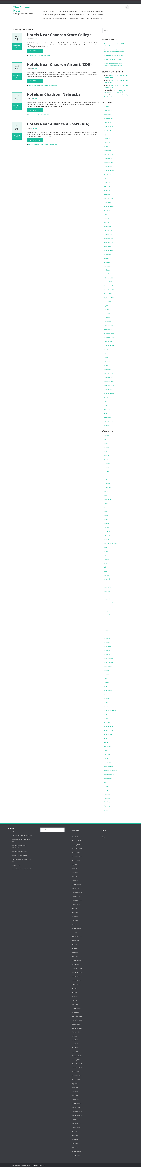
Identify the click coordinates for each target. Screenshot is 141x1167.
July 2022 (106, 214)
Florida (106, 515)
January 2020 (108, 330)
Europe (106, 503)
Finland (106, 511)
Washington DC (108, 798)
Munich (106, 635)
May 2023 (107, 186)
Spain (105, 738)
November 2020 (109, 290)
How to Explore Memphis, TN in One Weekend (114, 91)
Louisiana (107, 591)
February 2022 (108, 230)
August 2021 (107, 254)
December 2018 (109, 381)
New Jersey (107, 643)
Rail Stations (108, 706)
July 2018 (106, 401)
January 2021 (108, 282)
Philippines (107, 698)
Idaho (105, 547)
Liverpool (107, 579)
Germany (107, 531)
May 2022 (107, 222)
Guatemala (107, 535)
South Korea (108, 734)
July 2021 (106, 258)
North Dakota (108, 666)
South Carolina (108, 730)
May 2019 (107, 361)
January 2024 (108, 158)
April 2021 (107, 270)
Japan (105, 571)
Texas (106, 758)
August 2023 (107, 174)
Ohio (105, 678)
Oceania (106, 674)
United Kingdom (109, 774)
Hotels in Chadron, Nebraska (54, 94)
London (106, 583)
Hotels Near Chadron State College (59, 34)
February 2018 (108, 421)
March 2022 (107, 226)
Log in (104, 837)
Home (45, 11)
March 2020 (107, 322)
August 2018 (107, 397)
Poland (106, 702)
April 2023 (107, 190)
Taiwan (106, 750)
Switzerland (107, 746)
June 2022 (107, 218)
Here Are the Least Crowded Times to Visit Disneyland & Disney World (115, 51)
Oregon (106, 682)
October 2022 (108, 202)
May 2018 (107, 409)
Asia (105, 440)
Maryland (107, 599)
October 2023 (108, 166)
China (105, 479)
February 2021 (108, 278)
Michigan (106, 611)
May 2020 (107, 314)
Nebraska (31, 55)
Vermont (106, 786)
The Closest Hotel (22, 9)
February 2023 (108, 198)
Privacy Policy (74, 18)
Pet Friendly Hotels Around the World (54, 18)
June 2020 (107, 310)
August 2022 (107, 210)
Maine (106, 595)
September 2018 (109, 393)
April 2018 (107, 413)
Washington (107, 794)
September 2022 (109, 206)
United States (47, 55)
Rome (105, 714)
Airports (30, 85)
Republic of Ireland (110, 710)
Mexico (106, 607)
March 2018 (107, 417)
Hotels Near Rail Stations (76, 15)
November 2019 (109, 338)
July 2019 (106, 354)
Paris (105, 686)
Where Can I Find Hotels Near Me (91, 18)
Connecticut (107, 487)
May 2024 (107, 143)
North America (38, 55)
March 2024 (107, 150)
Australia (106, 448)
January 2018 (108, 425)
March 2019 (107, 369)
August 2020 (107, 302)
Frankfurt (107, 523)
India (105, 555)
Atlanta (106, 444)
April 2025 (107, 107)
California (107, 464)
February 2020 (108, 326)
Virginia (106, 790)
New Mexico (107, 647)
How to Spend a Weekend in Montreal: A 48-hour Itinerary (113, 64)
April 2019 (107, 365)
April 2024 (107, 146)
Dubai (106, 491)
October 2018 (108, 389)
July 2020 (106, 306)
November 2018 (109, 385)
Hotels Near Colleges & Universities (54, 15)
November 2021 (109, 242)
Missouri (106, 619)
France (106, 519)
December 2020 (109, 286)
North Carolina (108, 663)
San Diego (107, 722)
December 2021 (109, 238)
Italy (105, 567)
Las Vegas (107, 575)
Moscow (106, 627)
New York (107, 651)
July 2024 (106, 135)
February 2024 (108, 154)
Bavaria (106, 455)
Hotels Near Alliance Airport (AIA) (58, 124)
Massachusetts (108, 603)
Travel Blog (107, 762)
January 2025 (108, 115)
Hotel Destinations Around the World (91, 11)
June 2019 (107, 357)
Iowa (105, 563)
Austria (106, 452)
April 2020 (107, 318)
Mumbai (106, 631)
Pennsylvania (108, 690)
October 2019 (108, 342)
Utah (105, 782)
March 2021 (107, 274)
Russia (106, 718)
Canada (106, 467)
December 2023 (109, 162)
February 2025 (108, 111)
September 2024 (109, 127)
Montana (107, 623)
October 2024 (108, 123)
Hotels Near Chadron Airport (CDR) (59, 64)
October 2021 (108, 246)
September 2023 (109, 170)
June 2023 (107, 182)
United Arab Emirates (110, 770)
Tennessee (107, 754)
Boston (106, 459)
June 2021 (107, 262)
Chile (105, 475)
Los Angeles (107, 587)
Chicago (106, 471)
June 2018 (107, 405)
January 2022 (108, 234)
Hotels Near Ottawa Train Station (114, 56)
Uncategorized (108, 766)
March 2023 (107, 194)
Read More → (35, 51)
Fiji (104, 507)
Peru (105, 694)
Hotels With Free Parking (94, 15)
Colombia (107, 483)
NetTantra (41, 1165)
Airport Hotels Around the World (67, 11)
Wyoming (107, 806)
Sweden (106, 742)
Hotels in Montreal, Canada (112, 60)
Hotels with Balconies (110, 543)
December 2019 (109, 334)
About (52, 11)
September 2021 (109, 250)
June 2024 (107, 138)
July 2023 (106, 178)
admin (35, 39)
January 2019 (108, 377)
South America (108, 726)
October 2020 (108, 294)
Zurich (106, 810)
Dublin (106, 495)
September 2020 (109, 298)
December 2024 (109, 119)
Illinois (106, 551)
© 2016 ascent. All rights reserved (21, 1165)
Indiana (106, 559)
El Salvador (107, 499)
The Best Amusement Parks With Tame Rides (114, 45)
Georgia (106, 527)
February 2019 (108, 373)
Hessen (106, 539)
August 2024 (107, 131)
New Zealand (108, 655)
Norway (106, 671)
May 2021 (107, 266)
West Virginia (108, 802)
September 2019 (109, 345)
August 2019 (107, 350)
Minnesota (107, 615)
